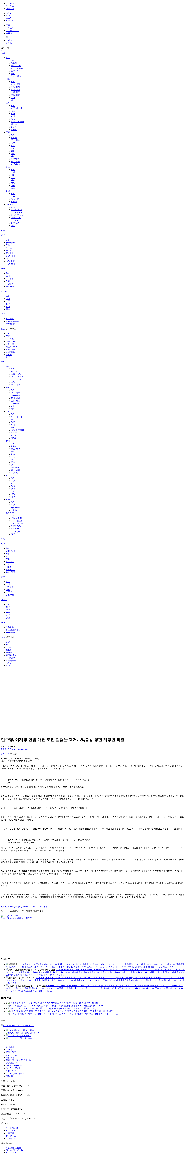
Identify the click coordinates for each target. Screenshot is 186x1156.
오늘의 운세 (11, 341)
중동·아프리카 (17, 122)
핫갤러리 (10, 319)
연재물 (9, 43)
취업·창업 (10, 264)
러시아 (14, 127)
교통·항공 (15, 92)
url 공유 (13, 754)
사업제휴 (10, 1057)
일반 (13, 60)
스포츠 (4, 291)
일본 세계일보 (12, 1152)
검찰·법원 (15, 84)
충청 (13, 180)
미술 (13, 146)
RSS (8, 15)
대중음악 (10, 284)
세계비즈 (10, 6)
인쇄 (3, 754)
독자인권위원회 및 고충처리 (18, 1060)
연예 (3, 268)
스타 (8, 276)
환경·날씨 (15, 90)
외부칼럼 (15, 220)
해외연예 (10, 286)
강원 (13, 178)
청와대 (14, 63)
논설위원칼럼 (17, 215)
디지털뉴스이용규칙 (15, 1073)
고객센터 (10, 1076)
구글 (8, 25)
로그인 (9, 18)
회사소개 (10, 1047)
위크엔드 (15, 159)
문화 (8, 132)
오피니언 (10, 204)
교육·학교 (15, 95)
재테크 (9, 248)
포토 (3, 314)
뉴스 (3, 53)
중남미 (14, 130)
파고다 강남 (11, 347)
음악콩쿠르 (11, 1136)
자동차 (9, 258)
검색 (3, 50)
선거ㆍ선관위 (17, 68)
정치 (8, 58)
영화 (8, 281)
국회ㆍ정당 (16, 66)
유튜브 (9, 33)
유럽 (13, 119)
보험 (8, 245)
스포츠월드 (11, 3)
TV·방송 (10, 278)
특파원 (14, 124)
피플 (8, 191)
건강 (13, 148)
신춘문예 (10, 1133)
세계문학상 (11, 1130)
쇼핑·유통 (10, 261)
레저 (13, 151)
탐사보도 (10, 40)
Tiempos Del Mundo (14, 1150)
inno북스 (10, 339)
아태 (13, 116)
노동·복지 (15, 87)
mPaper (9, 13)
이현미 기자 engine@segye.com (14, 749)
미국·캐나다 (16, 108)
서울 (13, 172)
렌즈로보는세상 (13, 321)
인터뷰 (14, 202)
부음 (13, 196)
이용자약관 (11, 1071)
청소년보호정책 (13, 1068)
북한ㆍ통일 (16, 76)
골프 (8, 309)
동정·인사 (15, 199)
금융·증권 (10, 242)
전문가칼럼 (16, 218)
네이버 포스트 (12, 30)
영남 (13, 183)
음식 (13, 156)
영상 (3, 329)
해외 (13, 100)
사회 (8, 79)
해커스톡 (10, 344)
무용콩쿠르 (11, 1138)
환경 (8, 333)
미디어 (14, 138)
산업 (8, 564)
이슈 (3, 230)
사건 (13, 98)
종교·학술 (15, 140)
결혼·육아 (15, 164)
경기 (13, 175)
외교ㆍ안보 (16, 71)
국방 (13, 74)
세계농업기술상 (13, 1128)
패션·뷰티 (15, 162)
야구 (8, 299)
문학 (13, 154)
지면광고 (10, 1049)
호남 (13, 186)
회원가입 (10, 20)
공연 (13, 143)
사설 (13, 207)
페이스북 (10, 28)
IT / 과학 (10, 253)
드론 (8, 336)
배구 (8, 307)
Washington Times (13, 1148)
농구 (8, 304)
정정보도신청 (12, 1063)
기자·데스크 (16, 212)
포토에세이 (11, 324)
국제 (8, 103)
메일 (8, 754)
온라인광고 (11, 1052)
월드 (13, 226)
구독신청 (10, 8)
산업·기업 (10, 256)
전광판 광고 (11, 1055)
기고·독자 (15, 223)
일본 (13, 114)
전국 (8, 167)
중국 (13, 111)
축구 (8, 301)
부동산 (9, 250)
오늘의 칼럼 (16, 210)
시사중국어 (11, 352)
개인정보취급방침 (14, 1065)
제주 (13, 188)
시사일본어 (11, 349)
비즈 (3, 235)
